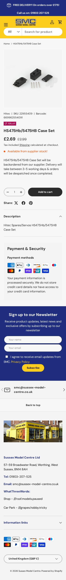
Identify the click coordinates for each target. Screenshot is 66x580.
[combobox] (33, 32)
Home (7, 44)
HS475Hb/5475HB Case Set (27, 44)
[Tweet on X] (16, 203)
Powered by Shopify (51, 570)
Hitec (7, 113)
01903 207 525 (40, 13)
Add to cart (45, 192)
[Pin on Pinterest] (30, 203)
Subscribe (33, 367)
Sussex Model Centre (30, 570)
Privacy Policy (20, 362)
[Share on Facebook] (23, 203)
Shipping (24, 145)
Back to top (33, 405)
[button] (60, 22)
